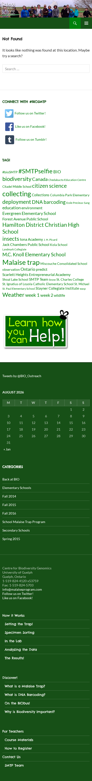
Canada (40, 179)
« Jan (7, 449)
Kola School (58, 245)
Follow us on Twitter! (30, 113)
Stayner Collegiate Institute (57, 288)
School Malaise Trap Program (23, 522)
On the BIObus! (17, 703)
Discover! (9, 678)
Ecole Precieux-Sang (78, 202)
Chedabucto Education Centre (67, 180)
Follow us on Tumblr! (30, 139)
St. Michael (81, 284)
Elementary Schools (16, 488)
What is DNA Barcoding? (25, 695)
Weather (13, 294)
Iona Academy (31, 239)
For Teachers (13, 731)
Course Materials (19, 740)
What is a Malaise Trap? (25, 686)
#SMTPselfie (35, 171)
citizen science (49, 185)
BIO (57, 171)
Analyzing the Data (21, 649)
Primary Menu (86, 23)
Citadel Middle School (16, 186)
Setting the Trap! (19, 624)
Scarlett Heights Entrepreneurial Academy (36, 274)
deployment (16, 201)
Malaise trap (21, 262)
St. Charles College (70, 279)
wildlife (59, 295)
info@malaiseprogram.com (22, 589)
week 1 (32, 295)
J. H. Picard (50, 239)
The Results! (14, 658)
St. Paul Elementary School (18, 288)
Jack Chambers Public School (25, 244)
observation (11, 269)
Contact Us (11, 757)
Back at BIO (10, 479)
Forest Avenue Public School (25, 219)
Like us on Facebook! (30, 126)
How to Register (18, 748)
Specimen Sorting (19, 632)
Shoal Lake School (15, 279)
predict (41, 269)
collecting (16, 194)
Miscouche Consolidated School (63, 264)
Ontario (28, 269)
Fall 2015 (9, 505)
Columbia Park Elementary (69, 195)
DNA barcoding (49, 202)
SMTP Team (38, 279)
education (11, 207)
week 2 (46, 295)
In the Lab (13, 641)
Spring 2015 (11, 539)
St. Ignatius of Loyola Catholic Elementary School (38, 284)
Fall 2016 (9, 513)
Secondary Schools (16, 530)
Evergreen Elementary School (29, 213)
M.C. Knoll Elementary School (34, 254)
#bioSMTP (10, 172)
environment (31, 207)
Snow (52, 279)
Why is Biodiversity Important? (30, 712)
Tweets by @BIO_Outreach (21, 376)
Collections (40, 195)
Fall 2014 (9, 496)
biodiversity (16, 178)
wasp (83, 288)
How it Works (13, 615)
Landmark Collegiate (14, 249)
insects (10, 238)
